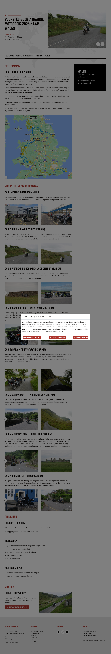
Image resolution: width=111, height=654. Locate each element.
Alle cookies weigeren (81, 337)
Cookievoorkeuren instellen (31, 337)
